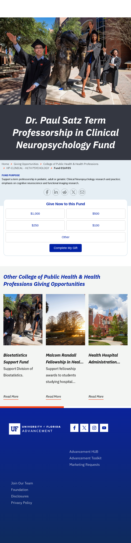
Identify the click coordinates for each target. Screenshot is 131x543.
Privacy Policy (21, 502)
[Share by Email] (83, 193)
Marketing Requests (84, 464)
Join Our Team (22, 483)
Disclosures (20, 496)
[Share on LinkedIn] (56, 193)
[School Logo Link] (35, 429)
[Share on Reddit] (65, 193)
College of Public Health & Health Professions (70, 164)
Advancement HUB (83, 451)
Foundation (19, 489)
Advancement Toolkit (85, 458)
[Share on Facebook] (48, 193)
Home (5, 164)
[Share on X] (74, 193)
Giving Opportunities (26, 164)
